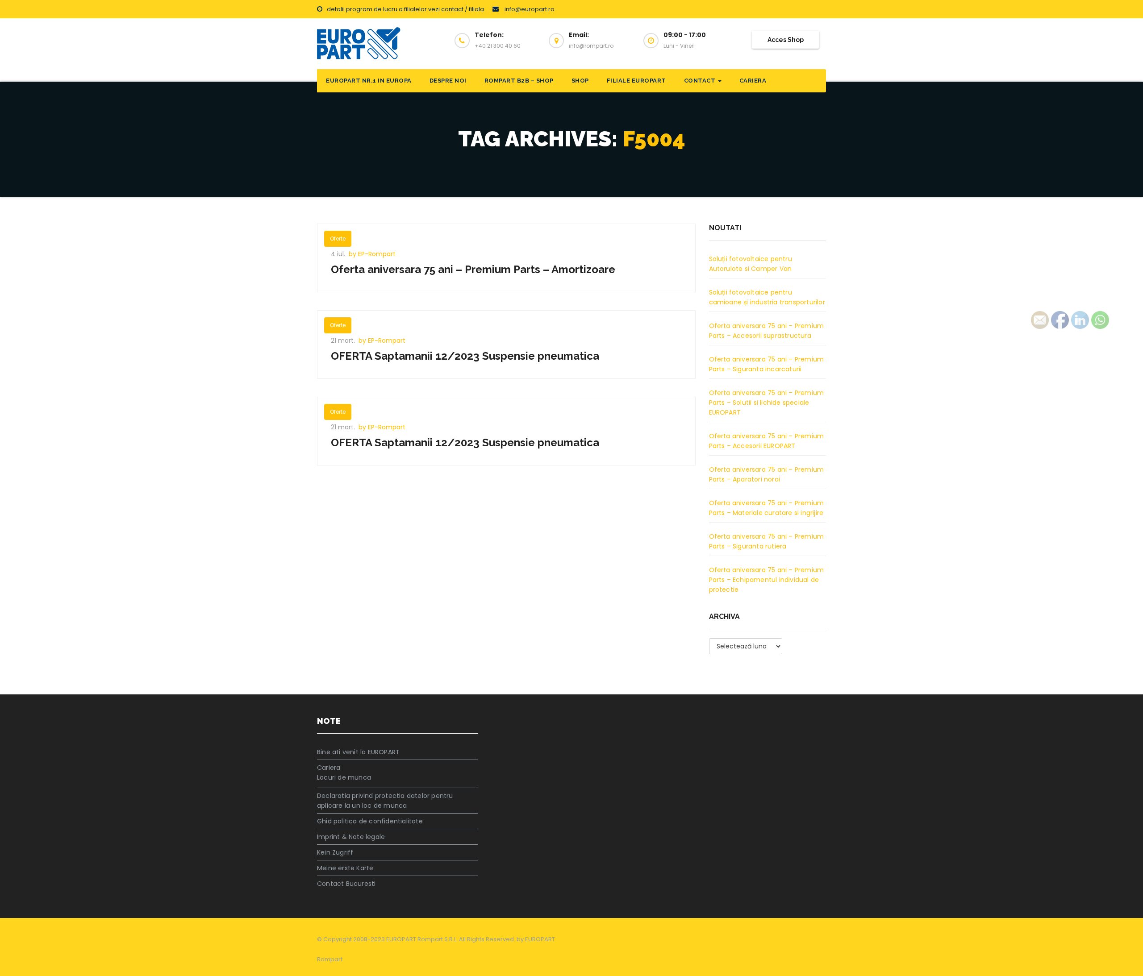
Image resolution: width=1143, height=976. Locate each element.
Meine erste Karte (345, 868)
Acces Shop (786, 39)
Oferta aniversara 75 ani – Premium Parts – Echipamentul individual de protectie (766, 579)
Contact (700, 80)
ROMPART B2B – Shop (519, 80)
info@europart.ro (529, 9)
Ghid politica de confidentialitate (370, 821)
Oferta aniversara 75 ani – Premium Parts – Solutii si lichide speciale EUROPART (766, 402)
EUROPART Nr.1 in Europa (369, 80)
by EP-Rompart (372, 253)
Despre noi (448, 80)
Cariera (753, 80)
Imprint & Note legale (351, 836)
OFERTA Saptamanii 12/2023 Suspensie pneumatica (465, 355)
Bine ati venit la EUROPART (358, 752)
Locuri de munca (344, 777)
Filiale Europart (636, 80)
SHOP (580, 80)
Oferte (338, 238)
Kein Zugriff (335, 852)
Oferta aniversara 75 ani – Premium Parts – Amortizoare (473, 269)
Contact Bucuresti (346, 883)
